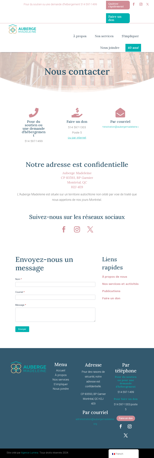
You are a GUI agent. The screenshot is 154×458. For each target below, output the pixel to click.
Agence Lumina (29, 452)
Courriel (20, 292)
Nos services (60, 379)
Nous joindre (61, 388)
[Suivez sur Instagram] (141, 4)
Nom (18, 279)
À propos (61, 375)
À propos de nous (114, 276)
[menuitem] (118, 5)
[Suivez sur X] (147, 4)
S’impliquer (61, 384)
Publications (111, 291)
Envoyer (22, 329)
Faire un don (111, 298)
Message (20, 305)
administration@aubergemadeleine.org (120, 126)
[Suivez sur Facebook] (134, 4)
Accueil (60, 370)
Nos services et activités (120, 284)
